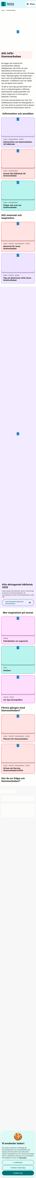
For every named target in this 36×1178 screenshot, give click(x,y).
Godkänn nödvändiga (18, 1168)
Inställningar (18, 1162)
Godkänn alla (18, 1173)
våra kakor (23, 1158)
